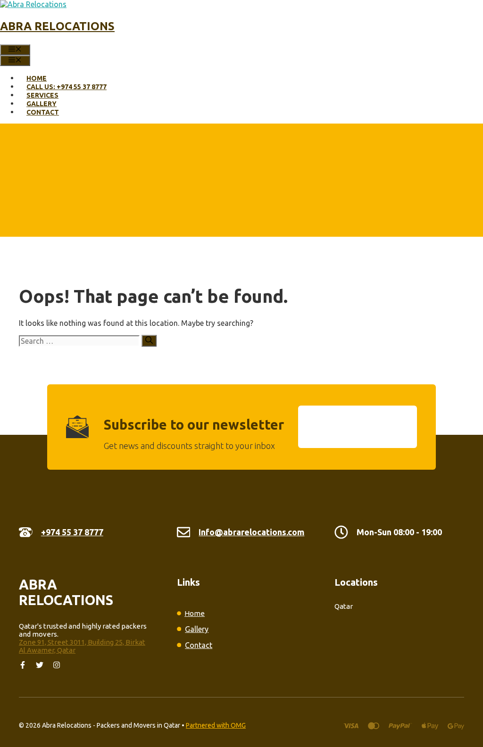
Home (36, 78)
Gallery (41, 104)
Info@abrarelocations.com (251, 532)
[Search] (149, 341)
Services (42, 95)
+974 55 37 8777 (72, 532)
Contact (42, 112)
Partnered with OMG (216, 725)
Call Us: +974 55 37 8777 (66, 87)
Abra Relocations (57, 26)
